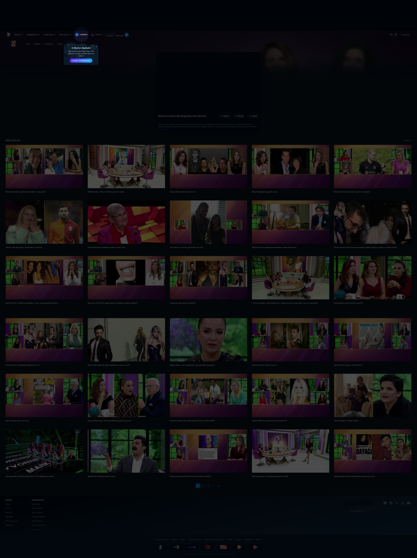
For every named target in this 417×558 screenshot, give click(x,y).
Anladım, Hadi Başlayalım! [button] (81, 60)
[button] (96, 46)
